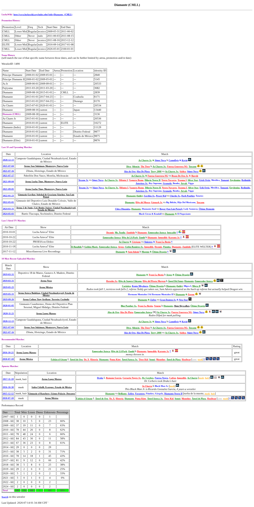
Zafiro (153, 300)
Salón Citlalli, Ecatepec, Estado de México (52, 387)
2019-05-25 (8, 287)
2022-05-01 (8, 202)
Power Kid (161, 196)
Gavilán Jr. (149, 196)
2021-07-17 (8, 176)
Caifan (172, 378)
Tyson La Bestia (163, 242)
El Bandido (76, 247)
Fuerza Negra (161, 378)
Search (5, 497)
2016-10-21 (8, 352)
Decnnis (110, 232)
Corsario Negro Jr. (132, 378)
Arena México (46, 287)
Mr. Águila (120, 232)
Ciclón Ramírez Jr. (134, 247)
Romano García (113, 378)
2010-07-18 (8, 359)
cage (194, 359)
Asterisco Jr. (142, 183)
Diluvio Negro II (152, 180)
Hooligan (186, 359)
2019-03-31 (8, 274)
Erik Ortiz (205, 188)
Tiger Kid (143, 359)
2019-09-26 (8, 299)
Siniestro (148, 242)
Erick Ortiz (204, 180)
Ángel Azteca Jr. (130, 359)
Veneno (157, 306)
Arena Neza (46, 281)
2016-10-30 (8, 387)
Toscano (192, 166)
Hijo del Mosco (143, 202)
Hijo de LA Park (130, 237)
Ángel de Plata (173, 359)
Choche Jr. (175, 196)
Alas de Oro (130, 171)
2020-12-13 (8, 160)
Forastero (140, 394)
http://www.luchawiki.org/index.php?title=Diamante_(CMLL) (42, 14)
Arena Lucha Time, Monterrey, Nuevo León (46, 182)
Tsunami (225, 180)
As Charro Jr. (145, 160)
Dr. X (86, 359)
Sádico (183, 171)
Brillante (122, 394)
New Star (183, 300)
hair (207, 378)
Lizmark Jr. (157, 202)
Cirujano (136, 242)
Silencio (136, 166)
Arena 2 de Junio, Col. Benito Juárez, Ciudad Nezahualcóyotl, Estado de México (46, 209)
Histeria (94, 359)
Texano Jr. (83, 180)
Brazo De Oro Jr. (180, 176)
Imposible (162, 237)
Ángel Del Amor (175, 281)
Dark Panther (187, 196)
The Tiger (145, 166)
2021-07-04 (8, 166)
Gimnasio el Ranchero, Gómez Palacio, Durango (51, 394)
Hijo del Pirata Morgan (154, 281)
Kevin (185, 160)
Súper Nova (160, 160)
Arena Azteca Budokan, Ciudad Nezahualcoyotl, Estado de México (46, 294)
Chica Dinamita (122, 209)
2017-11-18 (8, 379)
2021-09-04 (8, 182)
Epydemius (235, 180)
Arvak (184, 183)
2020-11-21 (8, 313)
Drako (100, 378)
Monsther (160, 359)
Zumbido (130, 232)
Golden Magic (91, 247)
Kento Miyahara (140, 286)
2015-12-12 (8, 394)
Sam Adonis (133, 252)
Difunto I (123, 180)
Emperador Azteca (157, 232)
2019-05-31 (8, 294)
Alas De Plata (143, 171)
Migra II (196, 286)
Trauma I (182, 180)
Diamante (129, 202)
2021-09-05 (8, 189)
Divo (128, 166)
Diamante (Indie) (134, 196)
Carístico (126, 286)
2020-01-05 (8, 305)
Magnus (145, 252)
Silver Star (193, 180)
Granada (167, 183)
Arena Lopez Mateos (46, 313)
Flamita (167, 247)
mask (200, 359)
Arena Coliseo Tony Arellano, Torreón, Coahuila (46, 299)
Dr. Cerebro (148, 378)
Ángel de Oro (76, 359)
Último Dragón (159, 252)
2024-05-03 (8, 214)
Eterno (191, 294)
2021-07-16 (8, 171)
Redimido (246, 180)
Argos (121, 247)
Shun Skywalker (181, 306)
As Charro (124, 242)
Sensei (152, 359)
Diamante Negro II (173, 394)
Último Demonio (207, 209)
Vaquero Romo (136, 180)
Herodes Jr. (111, 281)
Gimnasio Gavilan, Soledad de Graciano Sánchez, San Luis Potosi (46, 196)
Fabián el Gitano (59, 359)
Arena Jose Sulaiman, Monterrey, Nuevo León (46, 166)
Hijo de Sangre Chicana (129, 281)
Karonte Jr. (174, 237)
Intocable (171, 232)
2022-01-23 (8, 196)
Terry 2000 (156, 171)
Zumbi (142, 237)
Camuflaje (174, 160)
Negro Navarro (169, 180)
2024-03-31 (8, 209)
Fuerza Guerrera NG (177, 166)
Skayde (194, 176)
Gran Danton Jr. (168, 300)
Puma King (115, 359)
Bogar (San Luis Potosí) (171, 209)
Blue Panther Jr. (129, 306)
